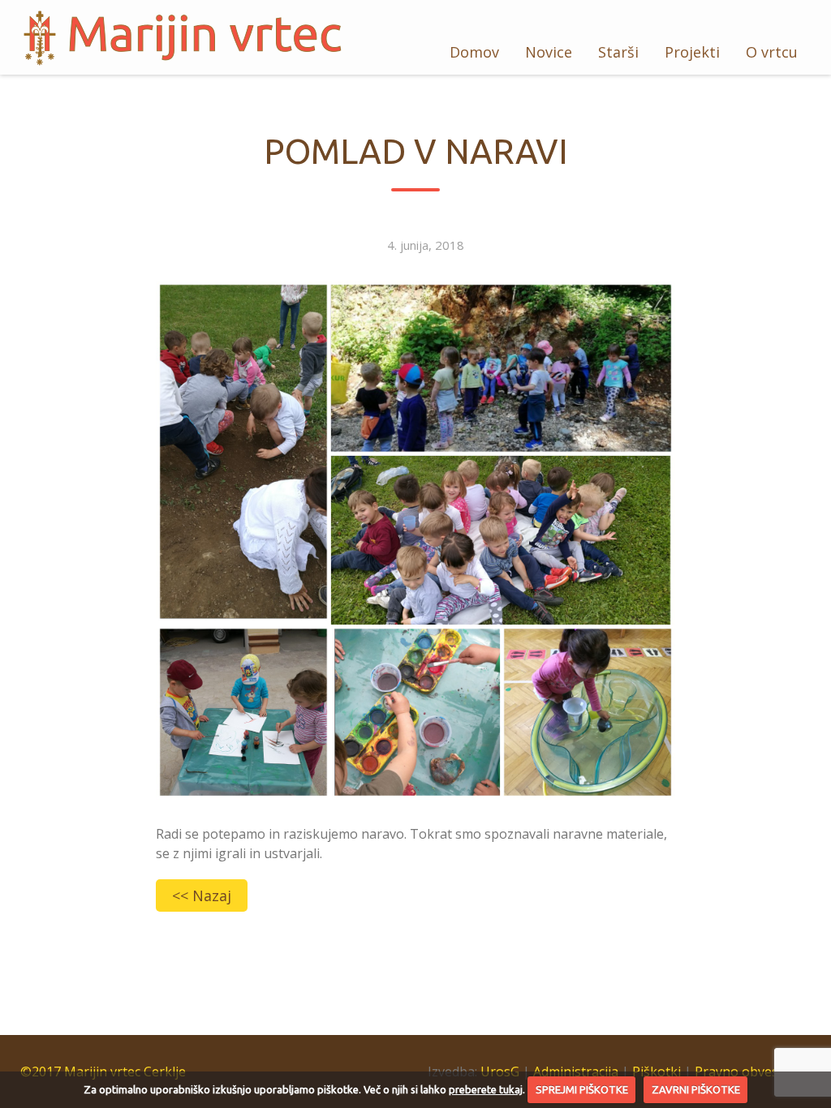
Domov (474, 52)
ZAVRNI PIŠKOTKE (696, 1089)
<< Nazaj (201, 895)
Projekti (692, 52)
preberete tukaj (486, 1089)
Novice (548, 52)
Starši (618, 52)
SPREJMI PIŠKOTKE (582, 1089)
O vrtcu (772, 52)
